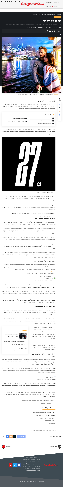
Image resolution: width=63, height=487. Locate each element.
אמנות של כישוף (57, 17)
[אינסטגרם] (14, 1)
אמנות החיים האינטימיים (47, 118)
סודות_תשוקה (42, 430)
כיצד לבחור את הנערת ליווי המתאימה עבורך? (43, 412)
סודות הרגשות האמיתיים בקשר (19, 118)
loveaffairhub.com (34, 481)
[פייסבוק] (20, 1)
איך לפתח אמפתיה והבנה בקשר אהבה (45, 415)
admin (54, 35)
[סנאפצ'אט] (10, 1)
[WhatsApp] (4, 1)
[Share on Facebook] (55, 31)
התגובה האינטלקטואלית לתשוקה (45, 123)
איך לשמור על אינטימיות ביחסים (46, 418)
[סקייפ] (12, 1)
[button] (31, 10)
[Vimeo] (8, 1)
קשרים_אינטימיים (35, 430)
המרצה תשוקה (50, 423)
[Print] (47, 31)
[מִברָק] (6, 1)
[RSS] (2, 1)
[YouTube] (16, 1)
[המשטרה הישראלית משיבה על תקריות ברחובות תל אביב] (23, 336)
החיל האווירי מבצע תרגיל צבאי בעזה (18, 344)
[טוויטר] (18, 1)
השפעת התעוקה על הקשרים (46, 120)
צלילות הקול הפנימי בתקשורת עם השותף (17, 121)
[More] (45, 31)
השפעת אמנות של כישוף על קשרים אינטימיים (16, 351)
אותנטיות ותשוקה (49, 421)
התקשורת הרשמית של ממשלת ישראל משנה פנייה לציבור (14, 341)
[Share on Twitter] (52, 31)
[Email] (50, 31)
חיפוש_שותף (48, 430)
